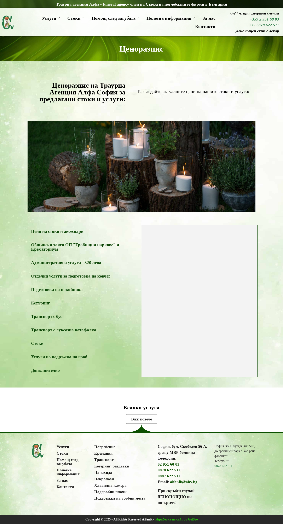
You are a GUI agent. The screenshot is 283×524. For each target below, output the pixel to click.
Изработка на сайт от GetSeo (176, 519)
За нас (208, 18)
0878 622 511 (169, 470)
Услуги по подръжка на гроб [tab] (59, 356)
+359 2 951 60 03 (264, 19)
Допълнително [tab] (45, 370)
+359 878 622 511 (264, 25)
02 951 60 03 (168, 464)
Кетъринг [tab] (40, 303)
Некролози (104, 479)
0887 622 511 (169, 476)
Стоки (74, 18)
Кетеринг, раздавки (111, 466)
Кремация (103, 453)
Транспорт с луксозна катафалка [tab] (63, 329)
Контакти (205, 26)
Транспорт (104, 460)
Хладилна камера (110, 485)
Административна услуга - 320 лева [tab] (66, 262)
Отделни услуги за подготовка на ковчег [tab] (70, 276)
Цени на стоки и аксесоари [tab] (57, 231)
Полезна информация (168, 18)
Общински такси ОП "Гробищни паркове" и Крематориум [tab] (75, 247)
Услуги (49, 18)
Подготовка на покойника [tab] (57, 289)
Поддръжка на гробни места (119, 498)
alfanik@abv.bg (183, 482)
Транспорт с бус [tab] (46, 316)
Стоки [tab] (37, 343)
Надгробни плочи (110, 492)
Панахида (103, 472)
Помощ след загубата (113, 18)
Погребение (104, 447)
